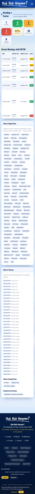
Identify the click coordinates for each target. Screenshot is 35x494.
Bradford (27, 145)
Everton (6, 179)
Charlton (14, 162)
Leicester (13, 196)
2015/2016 (11, 313)
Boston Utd (7, 145)
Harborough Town (24, 186)
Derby (6, 176)
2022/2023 (11, 292)
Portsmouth (24, 224)
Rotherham (20, 227)
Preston (6, 227)
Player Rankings (23, 452)
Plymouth (7, 224)
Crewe (6, 172)
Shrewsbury (8, 234)
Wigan (18, 255)
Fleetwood (21, 179)
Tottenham (23, 244)
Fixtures (14, 448)
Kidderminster (24, 193)
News (17, 437)
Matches (27, 437)
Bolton (24, 141)
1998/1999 (10, 362)
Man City (18, 203)
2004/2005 (11, 345)
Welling (6, 251)
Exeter (14, 179)
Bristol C (6, 151)
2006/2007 (11, 339)
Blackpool (16, 141)
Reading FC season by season (13, 394)
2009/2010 (11, 330)
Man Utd (26, 203)
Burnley (6, 155)
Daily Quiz (23, 456)
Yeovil (6, 262)
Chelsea (22, 162)
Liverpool (14, 200)
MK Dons (27, 210)
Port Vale (15, 224)
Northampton (25, 213)
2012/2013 (11, 321)
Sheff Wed (26, 231)
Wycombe (23, 258)
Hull (25, 189)
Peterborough (23, 220)
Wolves (6, 258)
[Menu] (32, 3)
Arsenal (6, 134)
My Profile (26, 464)
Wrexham (14, 258)
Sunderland (14, 241)
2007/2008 (11, 336)
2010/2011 (10, 327)
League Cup (15, 382)
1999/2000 (10, 359)
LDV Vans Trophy (9, 386)
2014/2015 (11, 316)
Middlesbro (16, 207)
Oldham (6, 220)
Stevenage (16, 237)
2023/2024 (10, 289)
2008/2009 (11, 333)
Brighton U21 (25, 148)
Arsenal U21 (15, 134)
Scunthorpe (7, 231)
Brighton (15, 148)
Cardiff (27, 158)
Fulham (6, 182)
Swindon (7, 244)
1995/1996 (10, 371)
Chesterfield (18, 165)
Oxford (14, 220)
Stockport (25, 237)
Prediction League (17, 460)
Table (6, 448)
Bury (19, 155)
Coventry (16, 169)
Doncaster (14, 176)
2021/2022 (11, 295)
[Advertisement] (18, 402)
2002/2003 (10, 351)
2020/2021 (11, 298)
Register (14, 477)
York (12, 262)
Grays (23, 182)
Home (9, 437)
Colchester (7, 169)
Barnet (6, 138)
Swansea (23, 241)
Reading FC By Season (12, 464)
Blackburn (7, 141)
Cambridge (7, 158)
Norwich (6, 217)
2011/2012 (10, 324)
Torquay (15, 244)
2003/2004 (10, 348)
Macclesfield (8, 203)
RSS (27, 441)
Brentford (7, 148)
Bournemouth (18, 145)
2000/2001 (10, 356)
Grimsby (6, 186)
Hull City (7, 193)
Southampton (18, 234)
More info (14, 492)
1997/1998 (10, 365)
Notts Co (25, 217)
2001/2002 (10, 353)
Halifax (14, 186)
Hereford (7, 189)
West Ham (24, 251)
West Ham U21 (8, 255)
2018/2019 (11, 304)
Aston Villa (25, 134)
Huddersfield (17, 189)
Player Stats (10, 452)
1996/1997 (10, 368)
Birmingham (23, 138)
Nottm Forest (16, 217)
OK (21, 492)
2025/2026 (10, 283)
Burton (14, 155)
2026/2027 (10, 280)
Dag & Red (14, 172)
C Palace (27, 155)
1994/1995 (10, 374)
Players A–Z (12, 456)
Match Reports (25, 448)
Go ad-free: (5, 469)
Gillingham (15, 182)
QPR (13, 227)
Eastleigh (22, 176)
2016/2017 (11, 310)
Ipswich (14, 193)
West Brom (15, 251)
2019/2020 (11, 301)
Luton (21, 200)
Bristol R (14, 151)
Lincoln (6, 200)
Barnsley (14, 138)
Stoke (6, 241)
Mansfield (7, 207)
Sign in (5, 477)
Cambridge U (18, 158)
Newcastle (7, 213)
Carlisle (6, 162)
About (19, 441)
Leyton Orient (23, 196)
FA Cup (6, 382)
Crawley (24, 169)
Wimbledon (26, 255)
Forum (10, 441)
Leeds (6, 196)
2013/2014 (11, 318)
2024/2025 (10, 286)
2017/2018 (11, 307)
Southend (7, 237)
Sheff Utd (17, 231)
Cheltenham (8, 165)
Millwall (19, 210)
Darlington (23, 172)
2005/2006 (11, 342)
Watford (22, 248)
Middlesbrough (9, 210)
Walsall (15, 248)
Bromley (22, 151)
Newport (16, 213)
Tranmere (7, 248)
